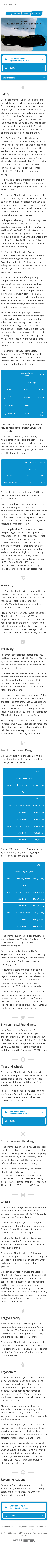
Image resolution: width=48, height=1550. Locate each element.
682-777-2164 (27, 1529)
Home (9, 13)
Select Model (16, 13)
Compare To (26, 13)
